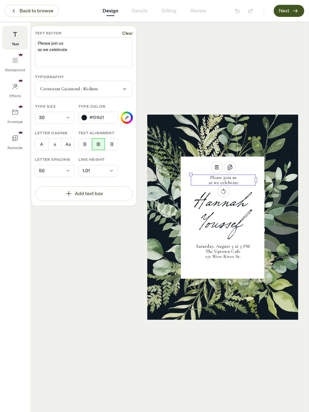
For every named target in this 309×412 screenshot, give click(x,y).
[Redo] (250, 10)
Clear (127, 33)
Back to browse (36, 11)
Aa (68, 144)
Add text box (89, 194)
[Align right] (111, 144)
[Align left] (85, 144)
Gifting (169, 11)
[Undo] (237, 10)
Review (198, 11)
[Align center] (98, 144)
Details (140, 11)
